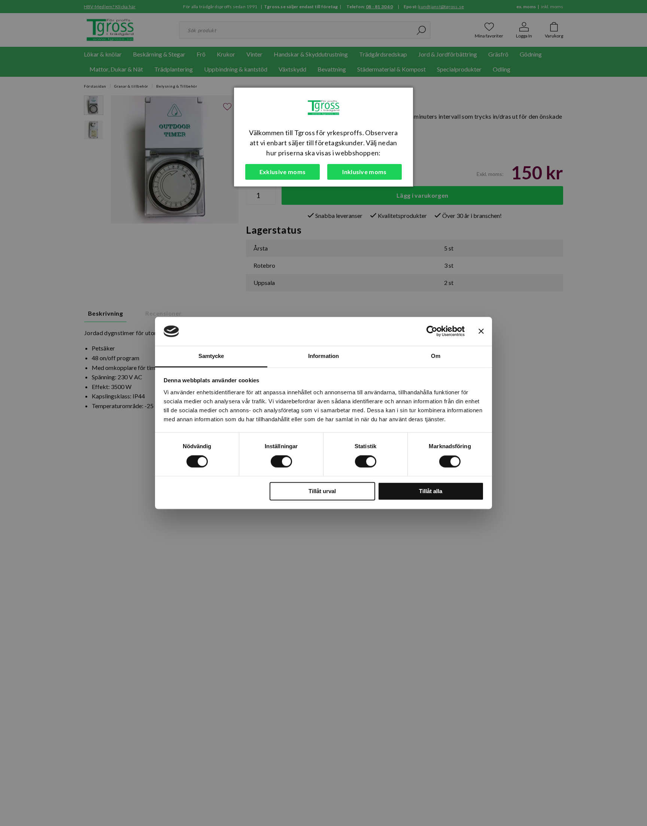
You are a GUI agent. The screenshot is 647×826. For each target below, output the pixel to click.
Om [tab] (435, 356)
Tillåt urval (322, 491)
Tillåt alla (430, 491)
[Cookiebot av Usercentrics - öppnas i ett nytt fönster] (432, 331)
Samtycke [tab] (211, 356)
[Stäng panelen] (481, 331)
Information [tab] (323, 356)
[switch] (281, 462)
